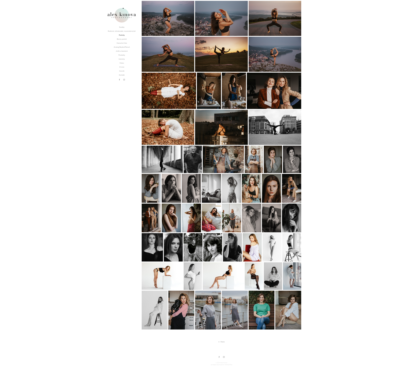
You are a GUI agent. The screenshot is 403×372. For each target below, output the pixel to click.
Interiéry (122, 59)
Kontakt (122, 75)
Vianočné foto (122, 43)
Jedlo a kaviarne (122, 51)
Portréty (122, 35)
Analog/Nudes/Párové (122, 47)
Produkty (121, 55)
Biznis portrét (122, 39)
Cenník (121, 71)
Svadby (121, 27)
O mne (121, 67)
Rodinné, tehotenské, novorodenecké (122, 31)
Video (122, 63)
